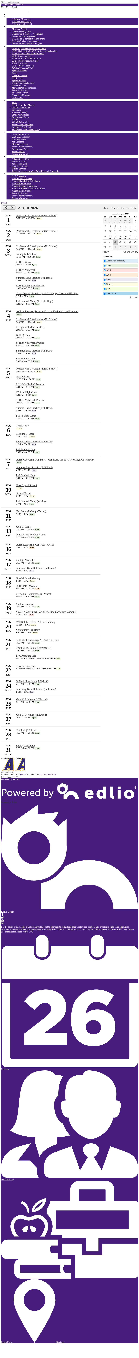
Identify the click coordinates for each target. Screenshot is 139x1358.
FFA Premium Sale (26, 655)
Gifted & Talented (19, 75)
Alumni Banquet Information (24, 186)
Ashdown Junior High (21, 21)
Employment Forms (20, 117)
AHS (108, 270)
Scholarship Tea (19, 85)
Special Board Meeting (28, 578)
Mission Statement (20, 144)
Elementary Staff (19, 161)
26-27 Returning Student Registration (28, 53)
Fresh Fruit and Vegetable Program (27, 44)
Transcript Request (20, 90)
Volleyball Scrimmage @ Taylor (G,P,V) (37, 640)
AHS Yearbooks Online (22, 178)
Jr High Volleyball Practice (30, 327)
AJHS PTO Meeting (26, 586)
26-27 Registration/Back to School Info (29, 48)
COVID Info (17, 97)
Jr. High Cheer (23, 262)
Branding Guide (19, 139)
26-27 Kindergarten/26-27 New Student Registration (34, 51)
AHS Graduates (19, 176)
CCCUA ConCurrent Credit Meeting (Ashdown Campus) (46, 611)
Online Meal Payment (21, 31)
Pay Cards (16, 110)
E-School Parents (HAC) (22, 68)
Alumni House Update (21, 191)
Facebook (2, 914)
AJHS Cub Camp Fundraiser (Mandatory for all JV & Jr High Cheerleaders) (55, 459)
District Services (19, 169)
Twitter (2, 917)
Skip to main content (10, 2)
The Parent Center (20, 93)
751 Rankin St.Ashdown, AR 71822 (10, 773)
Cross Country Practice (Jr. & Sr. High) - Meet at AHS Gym (47, 293)
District (109, 284)
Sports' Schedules (19, 70)
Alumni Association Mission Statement (28, 188)
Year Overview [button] (117, 208)
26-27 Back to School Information (26, 58)
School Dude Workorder (22, 124)
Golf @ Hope (23, 335)
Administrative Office (21, 159)
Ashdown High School (22, 24)
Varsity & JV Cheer (26, 254)
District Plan (17, 78)
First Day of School (26, 485)
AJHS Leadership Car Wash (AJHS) (35, 544)
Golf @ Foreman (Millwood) (31, 714)
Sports (109, 265)
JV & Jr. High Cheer (26, 392)
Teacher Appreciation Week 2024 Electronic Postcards (35, 171)
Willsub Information (20, 122)
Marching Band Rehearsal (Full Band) (36, 568)
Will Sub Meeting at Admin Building (35, 622)
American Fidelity (19, 112)
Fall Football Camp (26, 358)
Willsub (15, 120)
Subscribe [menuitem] (132, 208)
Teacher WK (22, 425)
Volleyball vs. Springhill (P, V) (32, 681)
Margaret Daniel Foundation (24, 88)
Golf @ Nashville (25, 560)
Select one (134, 297)
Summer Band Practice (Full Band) (34, 277)
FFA (108, 289)
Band (14, 73)
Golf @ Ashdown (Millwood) (32, 699)
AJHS (109, 275)
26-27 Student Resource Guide (25, 61)
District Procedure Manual (23, 105)
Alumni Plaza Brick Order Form (26, 181)
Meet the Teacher (25, 433)
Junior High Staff (19, 164)
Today (106, 251)
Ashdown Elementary (21, 19)
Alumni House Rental (21, 183)
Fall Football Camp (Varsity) (31, 501)
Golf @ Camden (25, 603)
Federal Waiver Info (20, 154)
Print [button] (106, 208)
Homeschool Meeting (21, 95)
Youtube (2, 920)
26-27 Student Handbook (23, 66)
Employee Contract (20, 115)
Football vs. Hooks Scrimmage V (33, 647)
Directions (60, 1342)
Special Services (19, 80)
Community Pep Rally (28, 629)
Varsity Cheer (23, 376)
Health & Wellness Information (25, 41)
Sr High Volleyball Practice (30, 285)
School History (18, 151)
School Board (23, 493)
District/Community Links (23, 83)
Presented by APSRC (10, 779)
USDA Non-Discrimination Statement (28, 39)
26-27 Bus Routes (19, 63)
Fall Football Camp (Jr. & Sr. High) (34, 301)
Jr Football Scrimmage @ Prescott (33, 593)
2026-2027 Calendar (21, 137)
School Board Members (22, 147)
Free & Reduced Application (24, 36)
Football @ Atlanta (26, 730)
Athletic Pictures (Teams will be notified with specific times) (47, 311)
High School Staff (19, 166)
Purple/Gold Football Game (30, 534)
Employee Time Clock (21, 127)
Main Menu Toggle (9, 7)
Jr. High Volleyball (26, 269)
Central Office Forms (21, 107)
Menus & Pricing (19, 29)
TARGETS (111, 293)
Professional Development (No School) (36, 215)
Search (2, 923)
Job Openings (18, 142)
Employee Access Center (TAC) (26, 129)
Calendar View (130, 251)
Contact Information (20, 134)
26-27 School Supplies (21, 56)
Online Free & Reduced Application (27, 34)
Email (14, 102)
